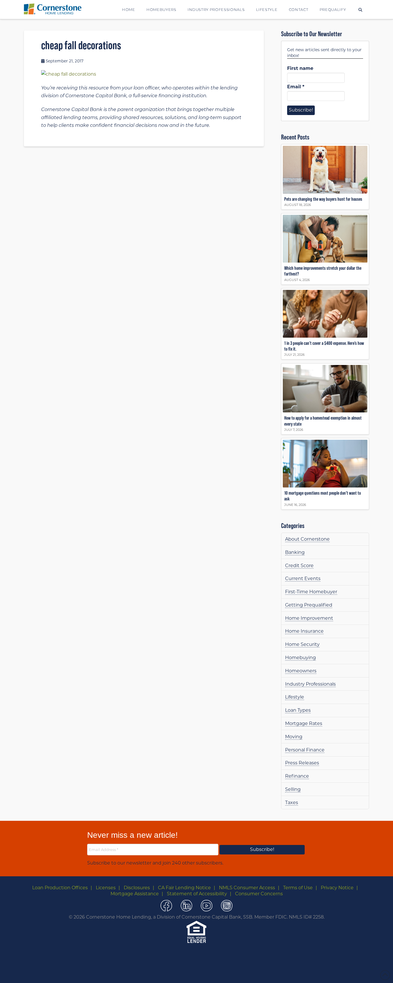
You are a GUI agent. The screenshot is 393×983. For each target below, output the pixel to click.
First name (300, 68)
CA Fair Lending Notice (184, 887)
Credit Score (299, 565)
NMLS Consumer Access (247, 887)
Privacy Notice (337, 887)
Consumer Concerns (259, 893)
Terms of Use (298, 887)
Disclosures (137, 887)
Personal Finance (305, 750)
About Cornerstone (307, 539)
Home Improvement (309, 618)
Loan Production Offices (60, 887)
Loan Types (298, 710)
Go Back (186, 972)
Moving (293, 736)
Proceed (209, 972)
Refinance (297, 776)
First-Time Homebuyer (311, 591)
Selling (293, 789)
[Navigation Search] (360, 9)
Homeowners (300, 671)
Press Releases (302, 763)
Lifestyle (294, 697)
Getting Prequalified (308, 605)
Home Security (302, 644)
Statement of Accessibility (197, 893)
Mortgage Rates (303, 723)
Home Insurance (304, 631)
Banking (295, 552)
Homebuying (300, 657)
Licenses (106, 887)
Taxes (291, 802)
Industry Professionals (310, 684)
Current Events (302, 578)
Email (295, 86)
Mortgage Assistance (134, 893)
